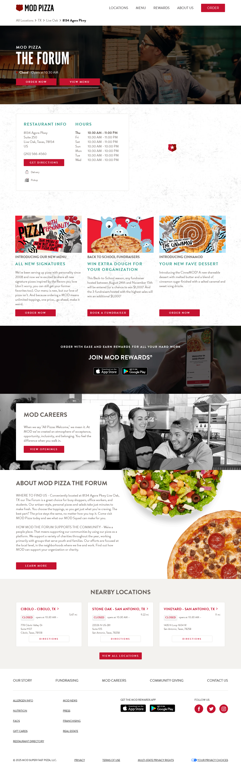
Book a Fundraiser (108, 313)
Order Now (35, 313)
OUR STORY (22, 680)
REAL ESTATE (70, 731)
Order (213, 7)
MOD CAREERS (114, 680)
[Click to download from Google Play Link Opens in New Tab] (134, 371)
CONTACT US (217, 680)
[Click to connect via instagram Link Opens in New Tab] (223, 708)
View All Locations (120, 656)
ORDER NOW (36, 82)
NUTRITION (20, 711)
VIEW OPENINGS (44, 449)
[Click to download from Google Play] (162, 708)
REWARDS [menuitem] (161, 7)
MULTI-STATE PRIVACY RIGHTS (156, 760)
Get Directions (41, 162)
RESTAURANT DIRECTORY (28, 741)
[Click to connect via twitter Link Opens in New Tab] (211, 708)
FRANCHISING (72, 721)
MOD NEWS (70, 701)
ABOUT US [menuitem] (185, 7)
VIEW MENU (80, 82)
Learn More (36, 566)
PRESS (66, 711)
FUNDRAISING (67, 680)
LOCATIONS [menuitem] (118, 7)
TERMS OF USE (111, 760)
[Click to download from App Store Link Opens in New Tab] (106, 371)
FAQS (16, 721)
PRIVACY (79, 760)
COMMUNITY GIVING (166, 680)
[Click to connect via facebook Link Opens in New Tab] (198, 708)
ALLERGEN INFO (23, 701)
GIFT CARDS (20, 731)
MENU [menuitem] (141, 7)
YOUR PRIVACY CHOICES (209, 760)
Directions (44, 638)
